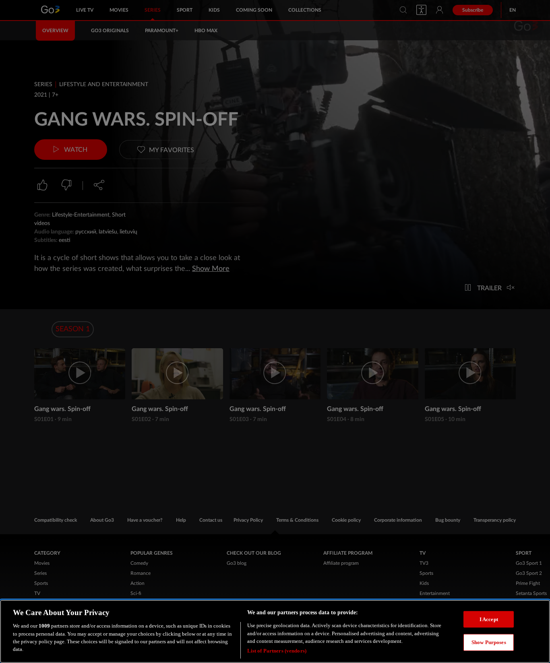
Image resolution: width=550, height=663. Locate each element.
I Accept (489, 619)
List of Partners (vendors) (276, 651)
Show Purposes (488, 642)
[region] (275, 631)
